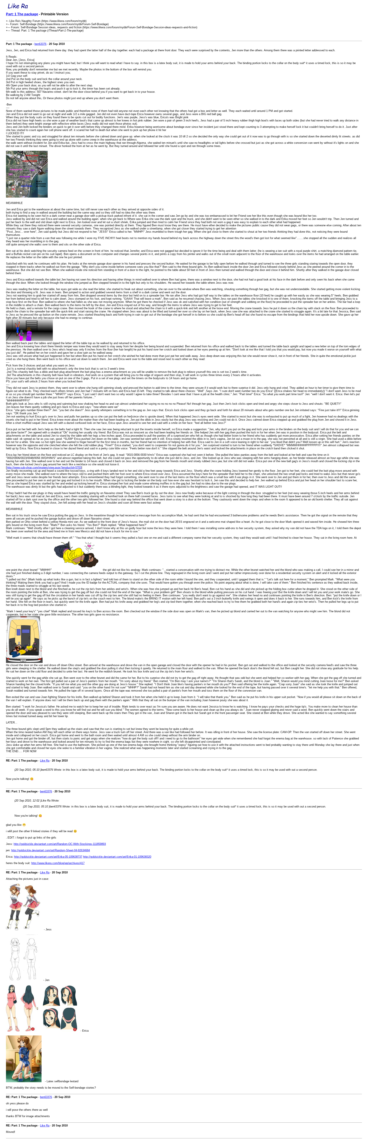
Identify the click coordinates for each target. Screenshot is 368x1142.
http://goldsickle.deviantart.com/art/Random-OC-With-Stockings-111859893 (60, 844)
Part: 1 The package (22, 14)
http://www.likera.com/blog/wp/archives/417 (58, 863)
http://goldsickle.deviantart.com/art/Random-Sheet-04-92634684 (50, 850)
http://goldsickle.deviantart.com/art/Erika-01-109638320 (117, 856)
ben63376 (40, 44)
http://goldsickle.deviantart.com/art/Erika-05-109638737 (48, 856)
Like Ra (44, 760)
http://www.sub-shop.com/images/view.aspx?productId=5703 (44, 467)
